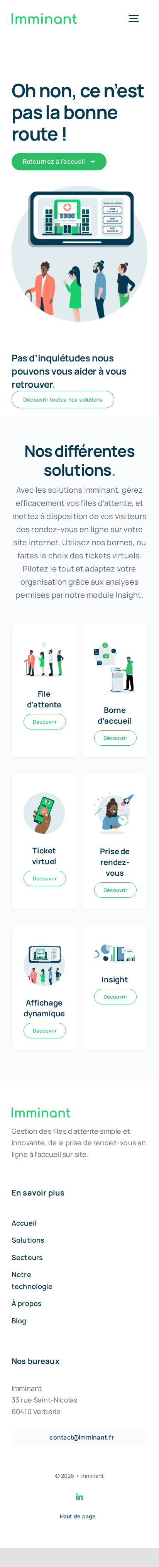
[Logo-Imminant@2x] (44, 17)
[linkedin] (79, 1496)
